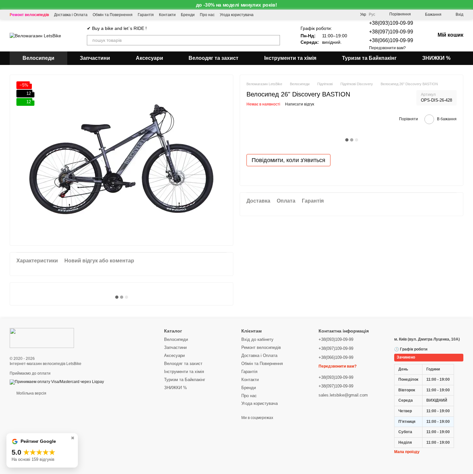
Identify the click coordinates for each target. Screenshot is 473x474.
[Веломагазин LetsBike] (42, 337)
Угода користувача (237, 15)
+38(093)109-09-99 (391, 23)
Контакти (167, 15)
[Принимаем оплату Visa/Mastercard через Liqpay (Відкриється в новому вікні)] (57, 381)
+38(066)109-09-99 (391, 40)
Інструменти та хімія (290, 58)
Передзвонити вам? (387, 48)
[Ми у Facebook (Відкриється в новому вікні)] (270, 14)
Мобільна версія (30, 393)
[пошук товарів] (275, 40)
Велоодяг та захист (213, 58)
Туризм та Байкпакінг (369, 58)
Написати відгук (299, 104)
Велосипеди (38, 58)
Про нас (207, 15)
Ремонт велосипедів (29, 15)
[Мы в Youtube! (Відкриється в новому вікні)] (262, 14)
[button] (468, 5)
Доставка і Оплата (71, 15)
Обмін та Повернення (113, 15)
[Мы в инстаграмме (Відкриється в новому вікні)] (278, 14)
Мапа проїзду (407, 452)
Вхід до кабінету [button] (257, 339)
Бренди (188, 15)
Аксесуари (149, 58)
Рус (372, 14)
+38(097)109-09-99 (391, 31)
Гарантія (146, 15)
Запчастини (95, 58)
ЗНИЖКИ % (436, 58)
